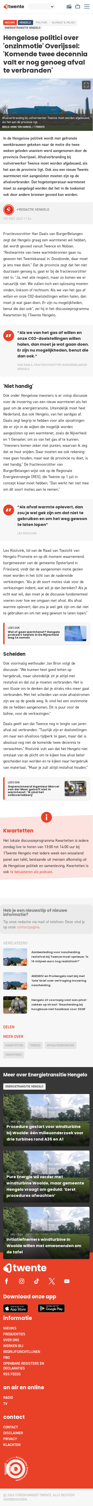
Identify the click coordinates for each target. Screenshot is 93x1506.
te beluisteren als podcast (31, 871)
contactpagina (28, 927)
